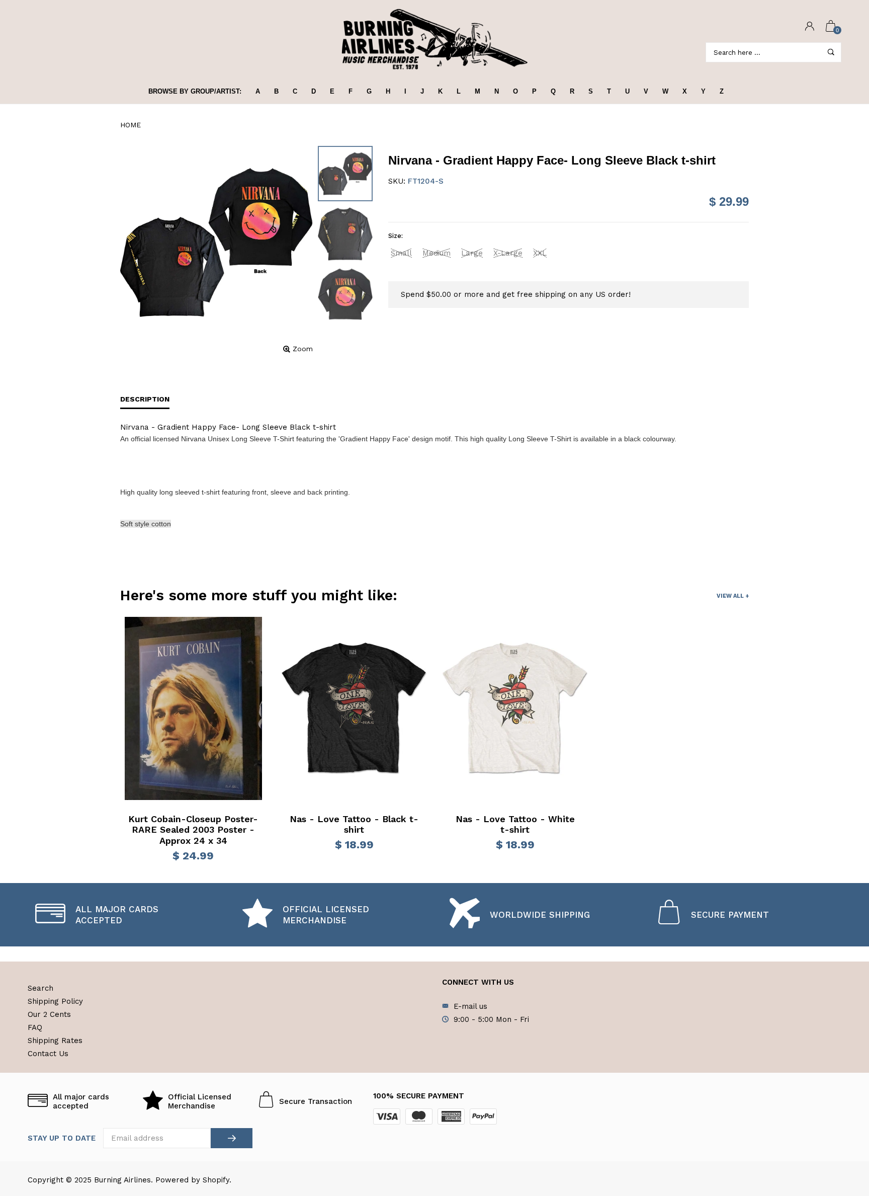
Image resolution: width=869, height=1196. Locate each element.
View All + (733, 596)
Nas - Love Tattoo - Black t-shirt (354, 824)
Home (130, 125)
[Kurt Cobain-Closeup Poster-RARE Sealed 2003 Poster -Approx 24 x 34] (193, 708)
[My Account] (810, 27)
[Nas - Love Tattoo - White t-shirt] (515, 708)
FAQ (35, 1027)
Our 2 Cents (49, 1014)
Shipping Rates (55, 1040)
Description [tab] (144, 399)
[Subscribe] (231, 1138)
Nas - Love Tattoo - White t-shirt (515, 824)
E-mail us (470, 1006)
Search (40, 988)
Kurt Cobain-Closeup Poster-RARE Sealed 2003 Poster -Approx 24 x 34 (193, 830)
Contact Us (48, 1053)
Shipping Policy (55, 1001)
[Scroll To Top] (841, 1123)
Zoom (303, 349)
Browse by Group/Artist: (194, 91)
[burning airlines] (434, 39)
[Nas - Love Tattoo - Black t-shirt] (354, 708)
